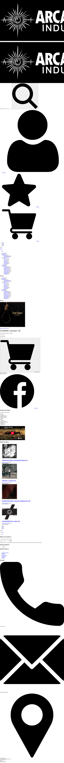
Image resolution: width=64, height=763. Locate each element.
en (2, 251)
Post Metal (5, 273)
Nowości (3, 253)
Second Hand (6, 263)
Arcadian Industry (7, 255)
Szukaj (1, 108)
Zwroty (3, 554)
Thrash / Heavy (6, 272)
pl (2, 250)
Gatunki (3, 265)
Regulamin (3, 553)
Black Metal (6, 297)
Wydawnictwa (4, 279)
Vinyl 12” (5, 258)
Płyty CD (5, 260)
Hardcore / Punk (6, 267)
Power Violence (6, 271)
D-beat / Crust (6, 269)
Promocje (5, 288)
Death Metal (6, 266)
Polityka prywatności (5, 552)
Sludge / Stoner (6, 268)
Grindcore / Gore (6, 270)
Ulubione (37, 206)
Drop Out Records (7, 256)
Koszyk (3, 558)
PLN (1, 248)
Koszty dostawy (4, 555)
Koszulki (5, 261)
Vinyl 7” (5, 259)
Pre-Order (3, 254)
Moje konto (4, 556)
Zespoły (3, 289)
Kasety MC (6, 262)
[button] (3, 372)
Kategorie (3, 257)
